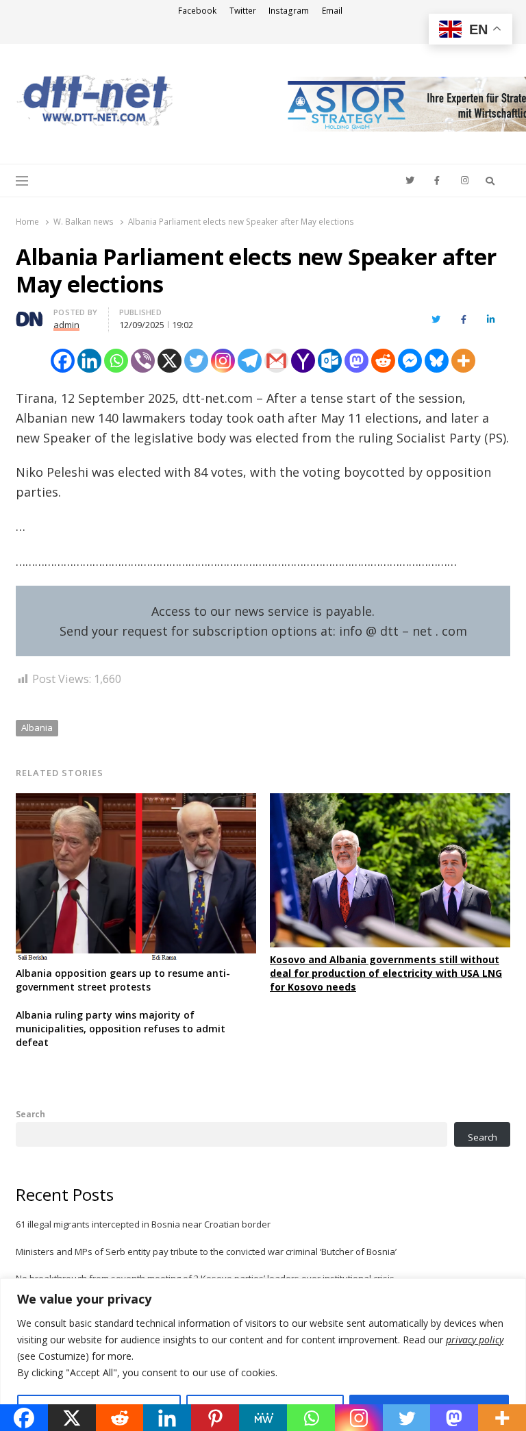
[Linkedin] (89, 361)
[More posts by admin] (29, 314)
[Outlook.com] (330, 361)
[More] (463, 361)
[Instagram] (223, 361)
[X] (169, 361)
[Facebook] (63, 361)
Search (30, 1113)
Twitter (242, 10)
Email (332, 10)
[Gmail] (276, 361)
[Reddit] (383, 361)
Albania (37, 727)
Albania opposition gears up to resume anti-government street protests (123, 980)
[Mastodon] (356, 361)
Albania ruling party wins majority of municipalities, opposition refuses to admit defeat (120, 1028)
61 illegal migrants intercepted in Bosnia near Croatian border (143, 1224)
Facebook (197, 10)
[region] (263, 1354)
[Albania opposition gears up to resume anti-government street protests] (136, 801)
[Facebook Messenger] (410, 361)
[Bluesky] (437, 361)
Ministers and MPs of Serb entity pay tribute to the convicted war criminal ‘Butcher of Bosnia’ (206, 1251)
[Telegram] (250, 361)
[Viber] (143, 361)
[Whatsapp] (116, 361)
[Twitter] (196, 361)
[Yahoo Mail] (303, 361)
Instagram (288, 10)
